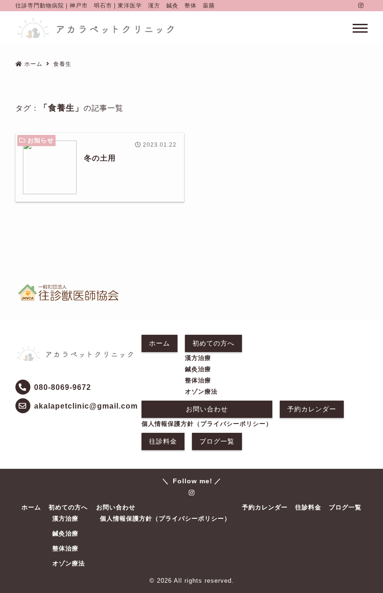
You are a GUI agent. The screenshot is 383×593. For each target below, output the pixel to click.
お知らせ (41, 140)
